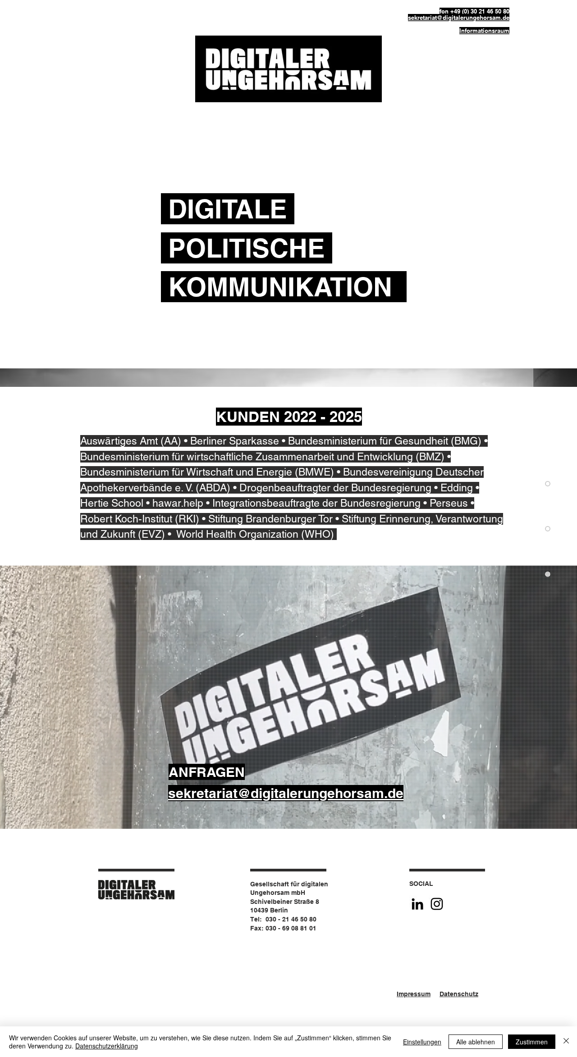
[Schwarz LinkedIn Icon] (417, 904)
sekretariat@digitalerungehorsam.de (458, 17)
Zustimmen (532, 1041)
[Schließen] (566, 1042)
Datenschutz (459, 994)
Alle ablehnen (475, 1041)
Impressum (413, 994)
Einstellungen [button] (422, 1041)
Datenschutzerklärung (106, 1045)
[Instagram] (437, 904)
